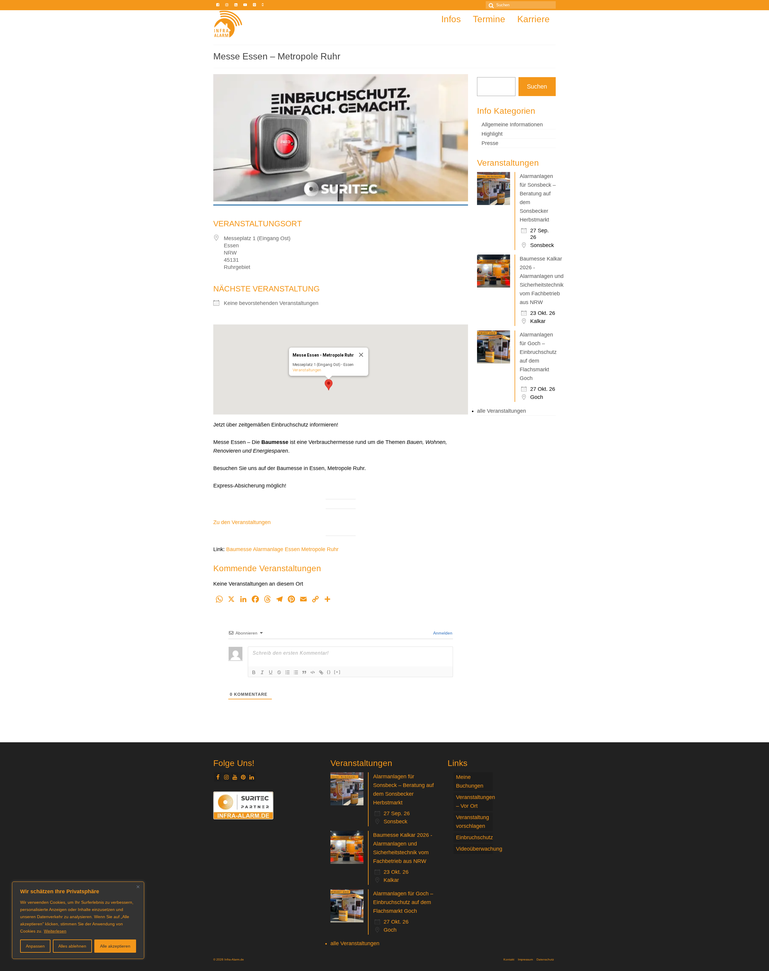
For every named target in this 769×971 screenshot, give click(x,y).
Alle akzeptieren (115, 946)
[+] (337, 672)
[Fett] (254, 672)
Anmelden (442, 633)
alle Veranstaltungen (501, 411)
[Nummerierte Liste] (287, 672)
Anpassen (35, 946)
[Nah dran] (137, 886)
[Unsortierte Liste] (296, 672)
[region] (78, 920)
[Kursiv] (262, 672)
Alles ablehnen (72, 946)
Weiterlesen (55, 931)
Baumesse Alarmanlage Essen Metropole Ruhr (282, 549)
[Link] (321, 672)
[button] (329, 385)
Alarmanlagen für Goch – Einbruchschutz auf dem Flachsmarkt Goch (403, 902)
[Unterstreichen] (270, 672)
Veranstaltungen (307, 370)
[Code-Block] (313, 672)
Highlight (492, 134)
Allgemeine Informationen (512, 125)
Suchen (537, 86)
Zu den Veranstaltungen (242, 522)
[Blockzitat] (304, 672)
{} (329, 672)
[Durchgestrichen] (279, 672)
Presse (490, 143)
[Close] (361, 355)
